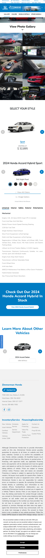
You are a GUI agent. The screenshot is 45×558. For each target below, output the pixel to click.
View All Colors (23, 192)
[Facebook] (4, 409)
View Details (22, 361)
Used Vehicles (7, 427)
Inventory (7, 419)
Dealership (37, 419)
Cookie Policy (36, 434)
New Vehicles (6, 424)
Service (16, 419)
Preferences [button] (30, 536)
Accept (22, 542)
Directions (35, 427)
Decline (22, 547)
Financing (27, 419)
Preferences (23, 553)
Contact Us (11, 390)
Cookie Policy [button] (21, 533)
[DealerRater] (9, 409)
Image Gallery (23, 197)
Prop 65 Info (36, 431)
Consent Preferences (1, 342)
